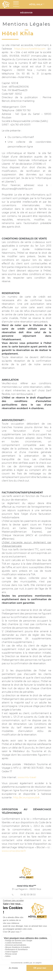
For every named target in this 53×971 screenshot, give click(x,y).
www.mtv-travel (27, 777)
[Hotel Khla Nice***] (38, 4)
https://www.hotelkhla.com (29, 48)
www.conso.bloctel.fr (14, 851)
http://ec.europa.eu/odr (26, 797)
